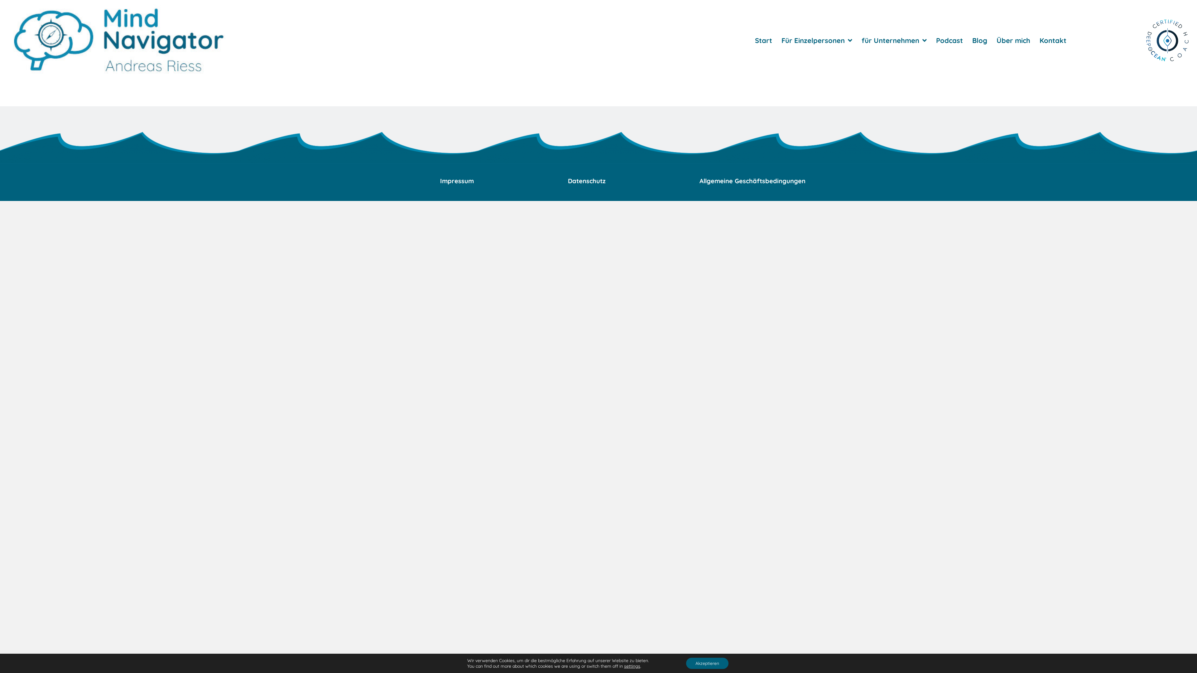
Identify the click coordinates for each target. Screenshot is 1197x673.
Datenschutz (587, 181)
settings (632, 666)
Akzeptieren (707, 663)
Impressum (457, 181)
